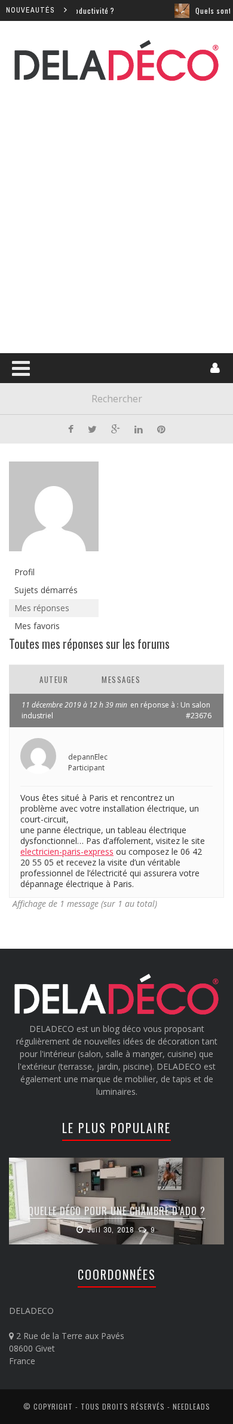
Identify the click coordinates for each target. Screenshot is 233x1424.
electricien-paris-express (67, 851)
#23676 (198, 716)
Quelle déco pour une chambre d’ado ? (117, 1211)
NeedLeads (191, 1406)
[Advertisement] (116, 215)
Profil (24, 572)
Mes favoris (37, 625)
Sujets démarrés (46, 590)
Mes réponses (41, 608)
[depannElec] (54, 511)
